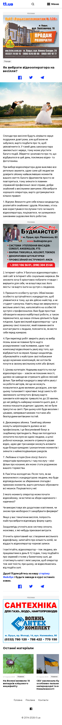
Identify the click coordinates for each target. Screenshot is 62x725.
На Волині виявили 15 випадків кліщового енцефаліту (16, 683)
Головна (18, 700)
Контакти (43, 700)
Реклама (30, 700)
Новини (21, 676)
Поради (7, 61)
